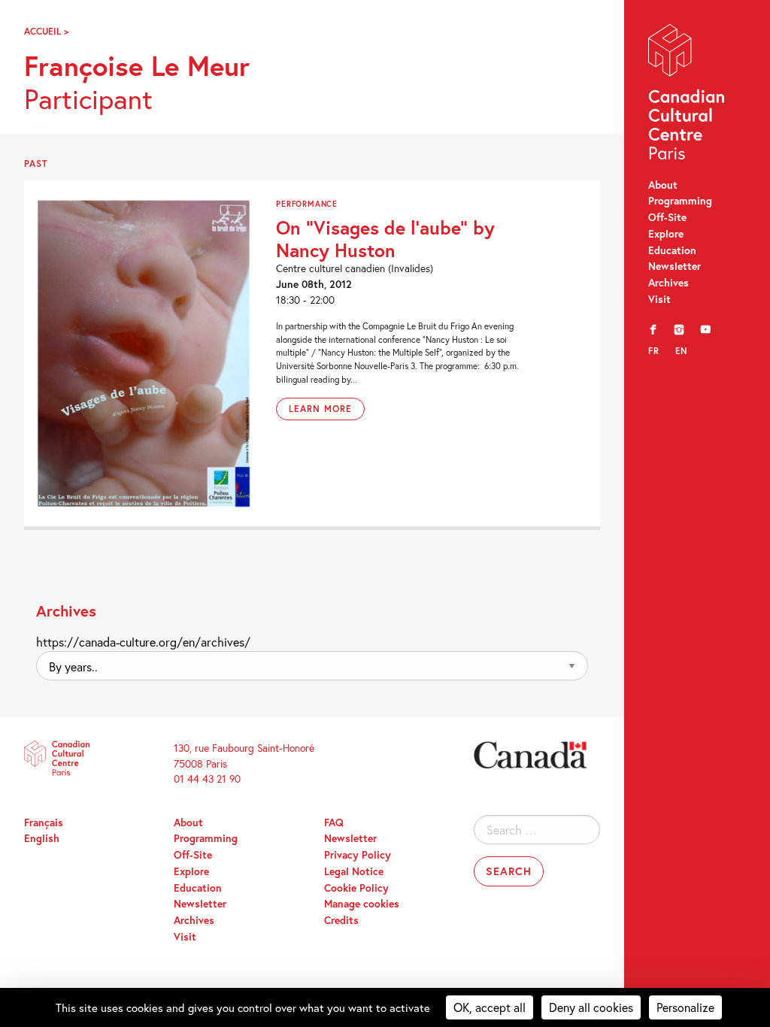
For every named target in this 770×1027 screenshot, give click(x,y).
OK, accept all (489, 1007)
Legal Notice (353, 871)
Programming (680, 201)
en (681, 350)
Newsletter (674, 266)
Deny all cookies (591, 1007)
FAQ (334, 822)
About (663, 185)
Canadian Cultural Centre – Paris (687, 94)
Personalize (685, 1007)
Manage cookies (361, 903)
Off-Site (667, 217)
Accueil (42, 31)
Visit (659, 299)
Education (672, 250)
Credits (341, 920)
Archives (668, 282)
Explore (666, 234)
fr (653, 350)
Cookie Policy (356, 888)
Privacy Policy (357, 855)
